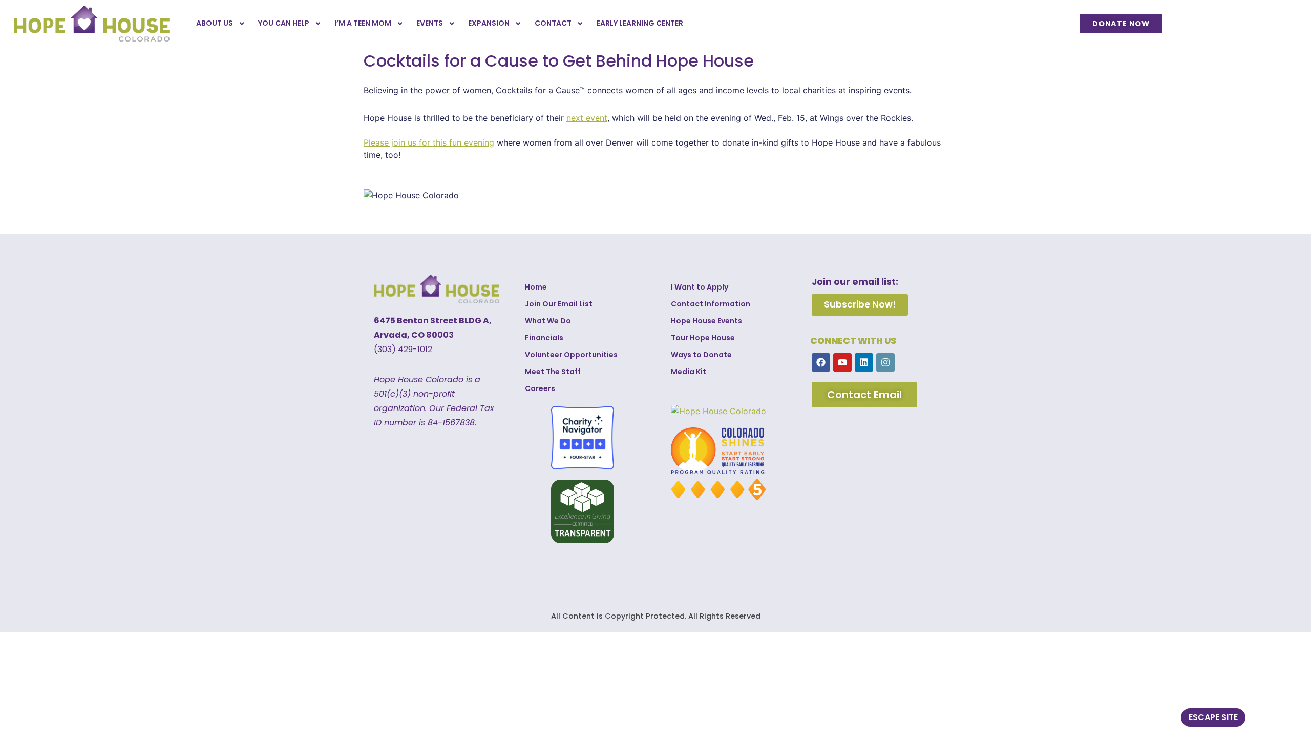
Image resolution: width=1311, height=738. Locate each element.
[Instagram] (885, 362)
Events (429, 23)
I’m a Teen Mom (362, 23)
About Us (214, 23)
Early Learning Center (640, 23)
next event (586, 118)
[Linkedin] (864, 362)
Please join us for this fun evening (429, 142)
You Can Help (283, 23)
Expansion (489, 23)
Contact (553, 23)
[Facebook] (821, 362)
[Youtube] (842, 362)
